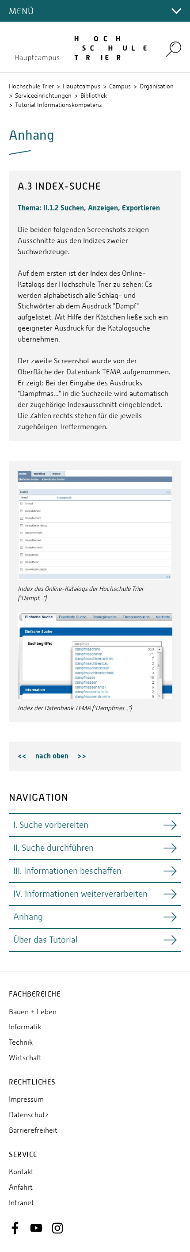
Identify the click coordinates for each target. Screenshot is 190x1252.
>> (81, 755)
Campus (120, 86)
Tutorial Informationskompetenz (58, 104)
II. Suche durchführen (53, 848)
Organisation (157, 86)
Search (173, 49)
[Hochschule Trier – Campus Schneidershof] (82, 47)
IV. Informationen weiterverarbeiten (80, 894)
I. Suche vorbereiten (50, 825)
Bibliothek (93, 95)
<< (22, 755)
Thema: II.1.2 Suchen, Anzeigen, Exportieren (89, 207)
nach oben (51, 755)
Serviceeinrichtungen (43, 95)
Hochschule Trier (31, 86)
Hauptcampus (81, 86)
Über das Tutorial (45, 940)
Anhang (28, 917)
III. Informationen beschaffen (67, 871)
